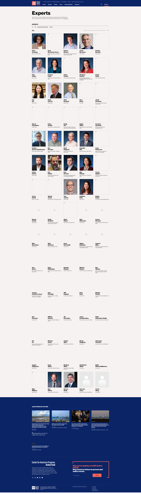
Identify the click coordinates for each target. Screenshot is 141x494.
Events (55, 4)
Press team (66, 18)
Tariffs (69, 1)
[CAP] (35, 488)
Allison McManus (59, 427)
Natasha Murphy (34, 449)
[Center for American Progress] (34, 3)
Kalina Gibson (93, 429)
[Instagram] (40, 477)
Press (61, 4)
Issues (44, 4)
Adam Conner (34, 429)
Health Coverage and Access (77, 1)
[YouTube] (37, 477)
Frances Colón (103, 429)
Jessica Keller (98, 429)
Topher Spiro (39, 449)
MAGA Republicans (56, 1)
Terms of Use (94, 486)
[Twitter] (33, 477)
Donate (106, 4)
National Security (47, 1)
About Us (77, 4)
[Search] (101, 5)
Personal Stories (69, 4)
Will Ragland (77, 428)
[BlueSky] (42, 477)
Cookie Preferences (95, 490)
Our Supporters (94, 489)
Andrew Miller (65, 427)
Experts (50, 4)
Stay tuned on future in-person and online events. (88, 468)
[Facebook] (35, 477)
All (35, 27)
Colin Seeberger (54, 427)
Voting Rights (64, 1)
